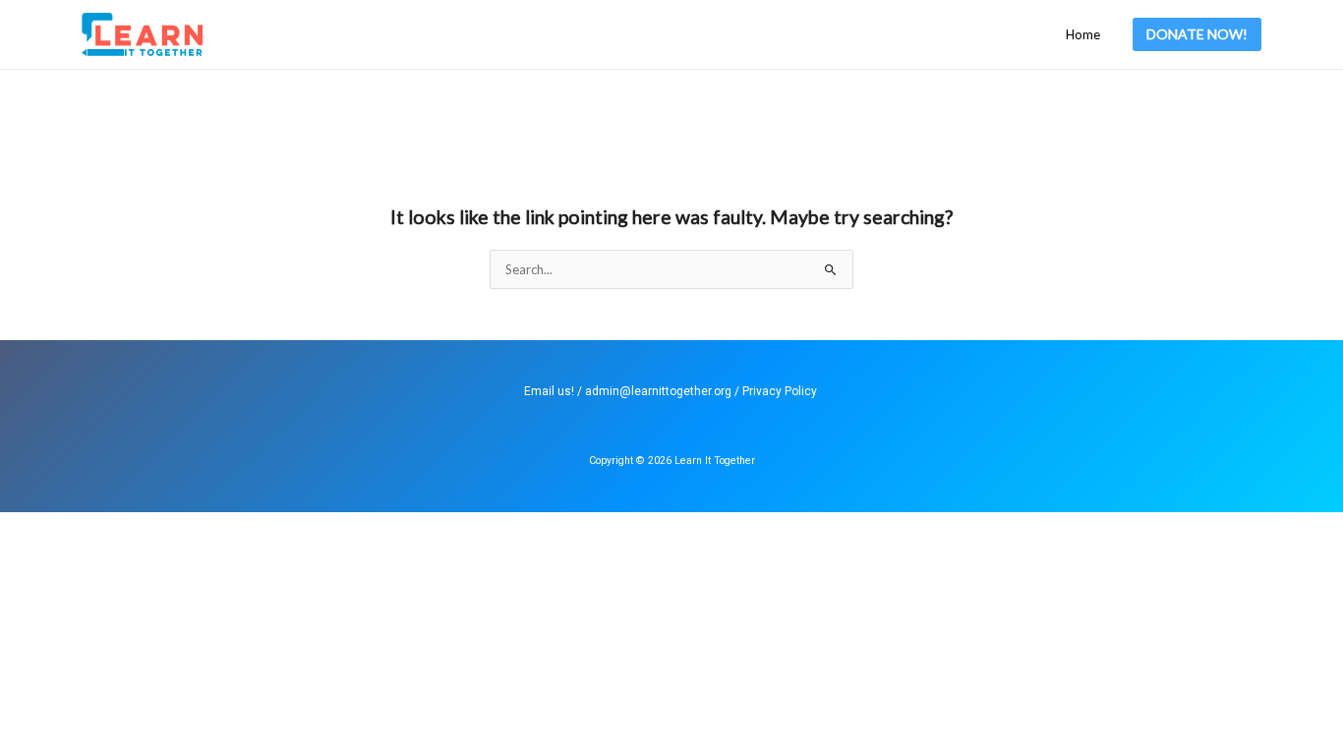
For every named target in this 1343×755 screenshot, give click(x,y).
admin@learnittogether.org (658, 391)
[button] (1197, 34)
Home (1083, 34)
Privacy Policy (779, 391)
